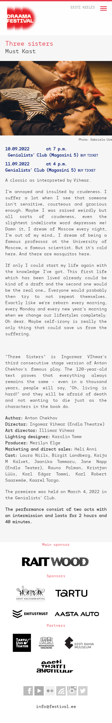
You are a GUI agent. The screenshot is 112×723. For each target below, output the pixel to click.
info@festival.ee (56, 707)
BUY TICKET (89, 155)
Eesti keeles (83, 7)
